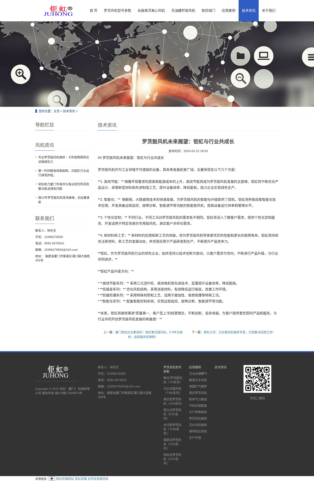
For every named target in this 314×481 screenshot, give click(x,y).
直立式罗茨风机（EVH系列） (172, 414)
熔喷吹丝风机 (198, 431)
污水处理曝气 (198, 373)
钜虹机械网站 (65, 478)
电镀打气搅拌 (198, 386)
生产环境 (195, 437)
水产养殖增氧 (198, 412)
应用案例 (228, 10)
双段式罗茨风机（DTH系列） (172, 459)
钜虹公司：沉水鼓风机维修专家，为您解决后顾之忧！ (239, 332)
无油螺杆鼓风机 (183, 10)
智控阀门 (208, 10)
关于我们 (269, 10)
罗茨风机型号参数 (117, 10)
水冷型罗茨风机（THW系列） (172, 429)
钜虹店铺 (81, 478)
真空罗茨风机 (198, 392)
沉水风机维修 (198, 425)
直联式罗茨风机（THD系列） (172, 444)
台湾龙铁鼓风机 (98, 478)
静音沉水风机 (198, 380)
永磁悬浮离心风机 (151, 10)
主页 (57, 111)
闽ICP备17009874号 (68, 393)
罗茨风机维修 (198, 418)
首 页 (93, 10)
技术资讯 (248, 10)
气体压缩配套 (198, 405)
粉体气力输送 (198, 399)
